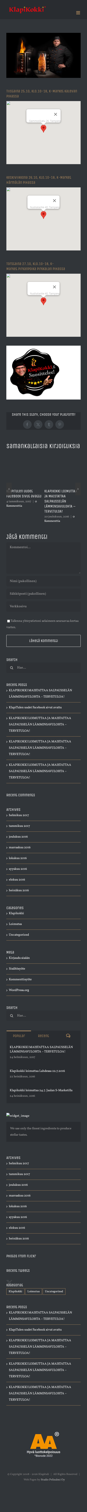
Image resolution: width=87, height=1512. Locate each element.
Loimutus (15, 924)
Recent (43, 1036)
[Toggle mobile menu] (78, 13)
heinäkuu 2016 (19, 890)
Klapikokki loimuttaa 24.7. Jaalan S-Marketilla (41, 1090)
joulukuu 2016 (18, 837)
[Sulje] (55, 114)
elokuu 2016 (17, 880)
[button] (43, 128)
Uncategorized (19, 935)
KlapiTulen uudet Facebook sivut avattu (23, 493)
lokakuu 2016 (18, 858)
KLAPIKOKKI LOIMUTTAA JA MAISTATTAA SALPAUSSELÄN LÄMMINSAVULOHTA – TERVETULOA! (60, 501)
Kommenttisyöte (20, 979)
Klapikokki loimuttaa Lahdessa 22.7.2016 (37, 1071)
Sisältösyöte (17, 969)
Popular (19, 1036)
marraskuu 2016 (20, 847)
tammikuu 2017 (19, 826)
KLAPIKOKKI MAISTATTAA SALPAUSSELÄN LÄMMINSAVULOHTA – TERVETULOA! (41, 1049)
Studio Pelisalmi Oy (53, 1480)
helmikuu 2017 (19, 815)
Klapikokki (16, 913)
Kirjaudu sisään (19, 958)
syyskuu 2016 (18, 869)
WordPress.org (19, 990)
